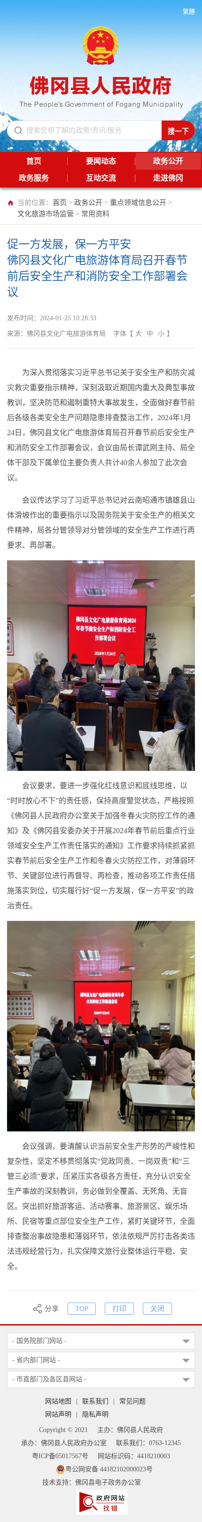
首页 (60, 202)
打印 (119, 1308)
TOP (81, 1308)
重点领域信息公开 (138, 202)
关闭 (157, 1308)
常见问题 (132, 1401)
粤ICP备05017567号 (60, 1456)
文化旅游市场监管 (45, 214)
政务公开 (88, 202)
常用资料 (95, 214)
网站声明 (58, 1414)
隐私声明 (95, 1414)
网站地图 (58, 1401)
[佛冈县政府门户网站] (101, 65)
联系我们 (95, 1401)
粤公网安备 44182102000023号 (109, 1469)
